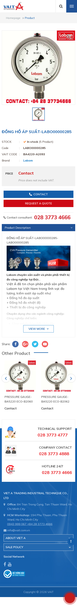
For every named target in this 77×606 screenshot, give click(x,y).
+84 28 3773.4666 (39, 524)
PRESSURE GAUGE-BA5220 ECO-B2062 (55, 399)
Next (71, 378)
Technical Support (55, 429)
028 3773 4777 (53, 435)
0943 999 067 (17, 524)
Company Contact (55, 447)
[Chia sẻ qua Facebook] (15, 344)
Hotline (49, 466)
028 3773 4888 (54, 453)
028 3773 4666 (52, 217)
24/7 (59, 466)
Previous (6, 378)
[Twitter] (35, 344)
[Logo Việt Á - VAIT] (11, 6)
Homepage (13, 18)
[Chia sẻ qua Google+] (25, 344)
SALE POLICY (14, 547)
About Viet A (16, 538)
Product (30, 18)
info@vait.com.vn (18, 530)
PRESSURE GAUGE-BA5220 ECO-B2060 (18, 399)
